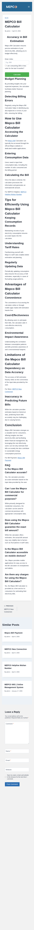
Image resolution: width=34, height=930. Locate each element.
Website (9, 770)
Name (8, 751)
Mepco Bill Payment (13, 633)
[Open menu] (30, 7)
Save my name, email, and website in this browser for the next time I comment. (18, 777)
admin (8, 31)
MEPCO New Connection (9, 609)
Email (8, 760)
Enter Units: (9, 59)
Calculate (17, 75)
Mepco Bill (11, 141)
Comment (10, 724)
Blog (6, 18)
